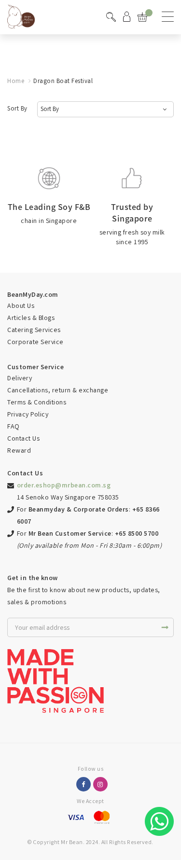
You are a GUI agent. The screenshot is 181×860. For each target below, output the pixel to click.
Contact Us (23, 439)
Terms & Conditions (36, 403)
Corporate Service (35, 342)
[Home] (21, 15)
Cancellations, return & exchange (57, 391)
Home (15, 81)
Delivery (19, 379)
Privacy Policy (27, 415)
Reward (19, 451)
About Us (20, 306)
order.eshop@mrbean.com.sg (64, 486)
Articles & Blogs (31, 318)
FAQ (13, 427)
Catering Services (34, 330)
